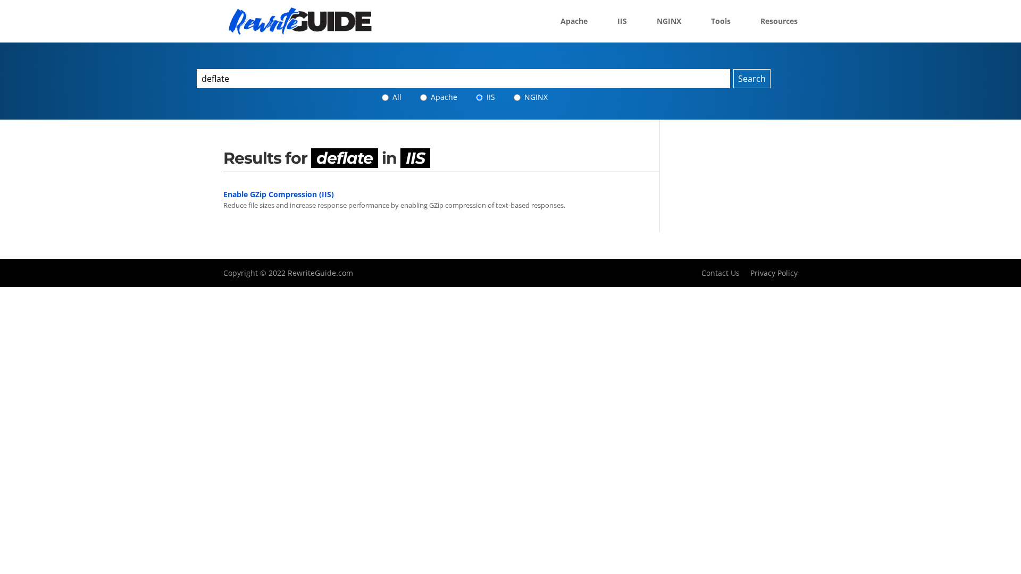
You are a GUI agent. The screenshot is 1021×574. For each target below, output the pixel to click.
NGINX (669, 22)
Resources (779, 22)
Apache (574, 22)
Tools (721, 22)
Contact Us (720, 273)
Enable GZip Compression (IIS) (278, 194)
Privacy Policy (774, 273)
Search (752, 79)
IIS (622, 22)
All (395, 97)
